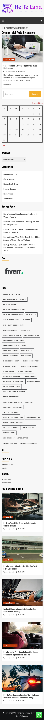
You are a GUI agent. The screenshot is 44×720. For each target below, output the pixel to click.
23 (39, 129)
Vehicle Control (10, 443)
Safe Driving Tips (33, 417)
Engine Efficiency (10, 366)
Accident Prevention (11, 294)
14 (28, 124)
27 (22, 134)
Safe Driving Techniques (13, 417)
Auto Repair (31, 315)
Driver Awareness (10, 351)
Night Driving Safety (11, 387)
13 (22, 124)
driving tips (26, 356)
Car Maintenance (10, 330)
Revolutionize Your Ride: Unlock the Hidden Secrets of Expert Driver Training (21, 238)
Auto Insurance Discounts (14, 309)
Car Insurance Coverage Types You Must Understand (20, 67)
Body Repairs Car (10, 174)
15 (34, 124)
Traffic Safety (9, 433)
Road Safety (30, 402)
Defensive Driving (10, 184)
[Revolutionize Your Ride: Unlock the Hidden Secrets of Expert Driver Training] (22, 635)
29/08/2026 (21, 529)
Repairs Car (8, 194)
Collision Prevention (12, 335)
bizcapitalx (6, 479)
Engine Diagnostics (30, 361)
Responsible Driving (11, 397)
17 (4, 129)
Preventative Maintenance (14, 392)
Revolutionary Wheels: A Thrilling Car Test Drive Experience (21, 223)
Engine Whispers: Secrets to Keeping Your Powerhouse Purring (20, 230)
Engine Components (11, 361)
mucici (4, 468)
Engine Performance (11, 376)
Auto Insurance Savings (13, 315)
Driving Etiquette (10, 356)
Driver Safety (26, 351)
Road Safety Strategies (12, 407)
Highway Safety (33, 381)
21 (28, 129)
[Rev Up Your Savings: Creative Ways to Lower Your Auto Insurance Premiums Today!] (22, 678)
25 (10, 134)
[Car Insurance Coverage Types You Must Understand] (22, 48)
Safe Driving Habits (11, 412)
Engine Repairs (9, 189)
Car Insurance (9, 59)
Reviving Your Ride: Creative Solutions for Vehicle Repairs (20, 215)
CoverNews (36, 713)
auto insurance (9, 304)
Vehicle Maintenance (28, 443)
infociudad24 (7, 464)
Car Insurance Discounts (13, 325)
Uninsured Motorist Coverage (15, 438)
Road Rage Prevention (12, 402)
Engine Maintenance (29, 366)
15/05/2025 (21, 72)
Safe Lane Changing (11, 428)
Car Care (26, 320)
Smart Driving (28, 428)
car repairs (25, 330)
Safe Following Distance (13, 422)
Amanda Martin (10, 72)
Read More (7, 84)
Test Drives (8, 199)
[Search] (41, 20)
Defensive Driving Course (13, 340)
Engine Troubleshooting (13, 381)
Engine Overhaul (25, 371)
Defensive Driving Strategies (14, 345)
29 (34, 134)
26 (16, 134)
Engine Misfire (9, 371)
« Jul (3, 145)
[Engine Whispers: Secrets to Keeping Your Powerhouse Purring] (22, 592)
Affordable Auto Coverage (14, 299)
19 (16, 129)
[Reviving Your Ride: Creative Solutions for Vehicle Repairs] (22, 506)
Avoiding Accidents (11, 320)
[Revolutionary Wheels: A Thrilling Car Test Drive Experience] (22, 549)
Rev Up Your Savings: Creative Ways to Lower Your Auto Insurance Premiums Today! (19, 248)
